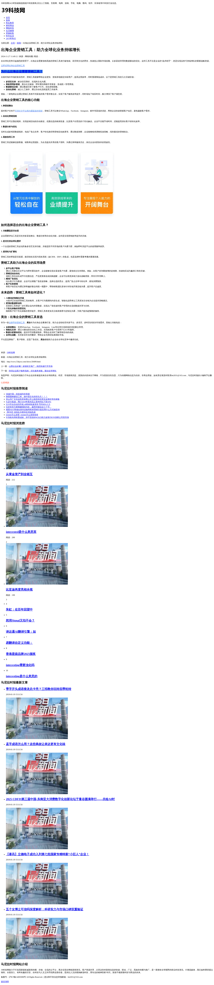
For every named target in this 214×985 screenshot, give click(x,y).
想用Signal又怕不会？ (20, 620)
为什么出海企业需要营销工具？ (22, 71)
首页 (8, 18)
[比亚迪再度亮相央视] (37, 584)
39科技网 (11, 352)
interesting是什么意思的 (21, 676)
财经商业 (10, 25)
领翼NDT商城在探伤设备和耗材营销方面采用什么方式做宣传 (33, 410)
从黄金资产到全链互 (19, 474)
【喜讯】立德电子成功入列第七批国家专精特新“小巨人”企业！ (47, 854)
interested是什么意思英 (21, 531)
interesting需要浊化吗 (20, 665)
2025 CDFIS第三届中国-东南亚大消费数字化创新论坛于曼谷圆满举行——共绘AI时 (60, 799)
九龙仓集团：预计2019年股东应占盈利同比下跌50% (28, 402)
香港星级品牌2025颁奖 (21, 653)
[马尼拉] (13, 13)
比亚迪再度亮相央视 (19, 589)
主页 (13, 43)
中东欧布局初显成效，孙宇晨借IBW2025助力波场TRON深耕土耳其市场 (37, 417)
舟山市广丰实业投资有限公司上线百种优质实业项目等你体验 (32, 399)
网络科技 (10, 28)
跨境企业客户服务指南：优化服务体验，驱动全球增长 (32, 371)
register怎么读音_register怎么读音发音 (22, 415)
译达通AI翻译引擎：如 (21, 631)
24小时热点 (11, 38)
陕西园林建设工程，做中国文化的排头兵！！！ (27, 397)
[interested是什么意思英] (37, 526)
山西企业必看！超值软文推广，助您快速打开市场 (31, 366)
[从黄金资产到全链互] (37, 468)
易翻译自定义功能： (19, 642)
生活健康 (10, 31)
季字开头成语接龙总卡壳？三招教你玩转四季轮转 (38, 689)
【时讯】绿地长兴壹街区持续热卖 (21, 412)
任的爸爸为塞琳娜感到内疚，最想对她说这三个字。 (29, 407)
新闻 (8, 20)
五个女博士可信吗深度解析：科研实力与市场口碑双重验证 (44, 909)
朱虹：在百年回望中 (19, 609)
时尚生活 (10, 36)
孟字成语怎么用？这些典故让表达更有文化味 (35, 744)
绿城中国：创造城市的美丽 (18, 394)
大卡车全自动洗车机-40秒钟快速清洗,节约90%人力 (28, 404)
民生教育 (10, 23)
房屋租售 (10, 33)
